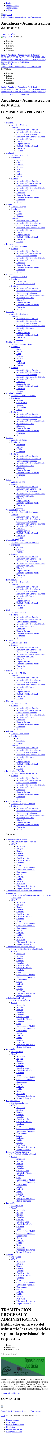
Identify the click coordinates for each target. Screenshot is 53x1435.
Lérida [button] (19, 449)
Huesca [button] (19, 211)
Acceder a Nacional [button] (19, 125)
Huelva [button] (19, 169)
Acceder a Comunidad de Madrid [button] (24, 512)
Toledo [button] (19, 409)
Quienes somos (12, 1420)
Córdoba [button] (20, 165)
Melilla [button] (9, 671)
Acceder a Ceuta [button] (18, 482)
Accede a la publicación (10, 1393)
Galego (9, 48)
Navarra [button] (9, 701)
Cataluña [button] (9, 437)
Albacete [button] (20, 400)
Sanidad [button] (19, 151)
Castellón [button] (20, 549)
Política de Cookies (14, 1429)
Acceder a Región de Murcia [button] (23, 804)
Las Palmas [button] (21, 281)
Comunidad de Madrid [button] (15, 510)
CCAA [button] (14, 844)
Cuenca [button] (19, 405)
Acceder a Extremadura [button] (20, 582)
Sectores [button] (14, 127)
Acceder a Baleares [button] (19, 246)
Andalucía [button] (10, 153)
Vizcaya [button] (19, 743)
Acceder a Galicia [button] (18, 612)
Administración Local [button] (25, 139)
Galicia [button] (9, 610)
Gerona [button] (19, 447)
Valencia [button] (19, 552)
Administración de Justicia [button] (27, 130)
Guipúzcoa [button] (20, 741)
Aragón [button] (9, 204)
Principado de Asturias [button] (15, 771)
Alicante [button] (19, 547)
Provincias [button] (15, 158)
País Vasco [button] (10, 731)
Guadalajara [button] (21, 407)
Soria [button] (18, 360)
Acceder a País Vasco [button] (20, 734)
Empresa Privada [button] (23, 144)
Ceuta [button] (8, 479)
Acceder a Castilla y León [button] (21, 344)
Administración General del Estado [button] (30, 137)
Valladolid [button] (20, 363)
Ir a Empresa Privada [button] (19, 1103)
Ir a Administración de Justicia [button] (23, 842)
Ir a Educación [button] (17, 1052)
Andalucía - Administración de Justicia (23, 55)
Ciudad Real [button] (21, 402)
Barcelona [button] (20, 444)
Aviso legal (10, 1422)
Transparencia (11, 8)
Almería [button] (19, 160)
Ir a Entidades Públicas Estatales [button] (24, 1154)
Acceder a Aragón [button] (18, 207)
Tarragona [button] (20, 451)
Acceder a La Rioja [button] (19, 643)
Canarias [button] (9, 274)
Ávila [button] (18, 349)
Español (9, 41)
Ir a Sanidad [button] (16, 1257)
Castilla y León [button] (12, 342)
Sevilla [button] (19, 176)
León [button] (18, 353)
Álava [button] (18, 738)
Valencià (10, 50)
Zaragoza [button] (20, 216)
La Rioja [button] (9, 640)
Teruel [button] (19, 214)
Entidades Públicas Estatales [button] (27, 146)
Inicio (8, 3)
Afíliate (9, 10)
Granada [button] (19, 167)
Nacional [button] (10, 123)
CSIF (3, 1416)
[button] (12, 37)
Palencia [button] (19, 356)
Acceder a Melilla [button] (18, 673)
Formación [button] (20, 148)
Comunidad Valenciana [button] (15, 540)
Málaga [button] (19, 174)
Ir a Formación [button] (17, 1205)
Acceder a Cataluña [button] (19, 440)
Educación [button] (20, 141)
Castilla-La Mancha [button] (14, 393)
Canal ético (10, 1427)
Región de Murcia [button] (13, 801)
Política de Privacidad (15, 1425)
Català (9, 43)
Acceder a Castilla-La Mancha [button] (23, 395)
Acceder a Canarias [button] (19, 277)
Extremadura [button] (11, 580)
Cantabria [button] (10, 312)
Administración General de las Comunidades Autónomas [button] (28, 133)
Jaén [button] (18, 172)
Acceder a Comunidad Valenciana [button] (25, 542)
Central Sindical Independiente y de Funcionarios (21, 17)
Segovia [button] (19, 358)
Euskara (10, 46)
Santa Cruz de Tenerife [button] (25, 284)
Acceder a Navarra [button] (19, 703)
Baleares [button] (9, 244)
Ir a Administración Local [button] (21, 1000)
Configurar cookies (14, 1432)
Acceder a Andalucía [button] (19, 155)
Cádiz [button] (18, 162)
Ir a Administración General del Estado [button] (27, 949)
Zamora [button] (19, 365)
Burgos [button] (19, 351)
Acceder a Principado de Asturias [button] (24, 773)
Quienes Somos (12, 5)
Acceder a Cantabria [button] (19, 314)
